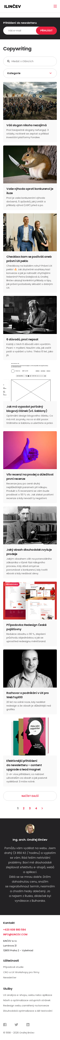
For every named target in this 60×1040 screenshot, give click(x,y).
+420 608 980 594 (14, 929)
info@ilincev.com (15, 934)
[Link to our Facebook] (5, 1024)
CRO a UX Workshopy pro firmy (21, 972)
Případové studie (13, 967)
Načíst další (30, 796)
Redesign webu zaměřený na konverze (26, 1005)
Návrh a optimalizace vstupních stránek (26, 1000)
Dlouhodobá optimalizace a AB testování (27, 1010)
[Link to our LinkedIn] (28, 1024)
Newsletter (9, 977)
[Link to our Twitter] (16, 1024)
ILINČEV (12, 6)
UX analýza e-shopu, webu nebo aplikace (27, 995)
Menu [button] (55, 6)
